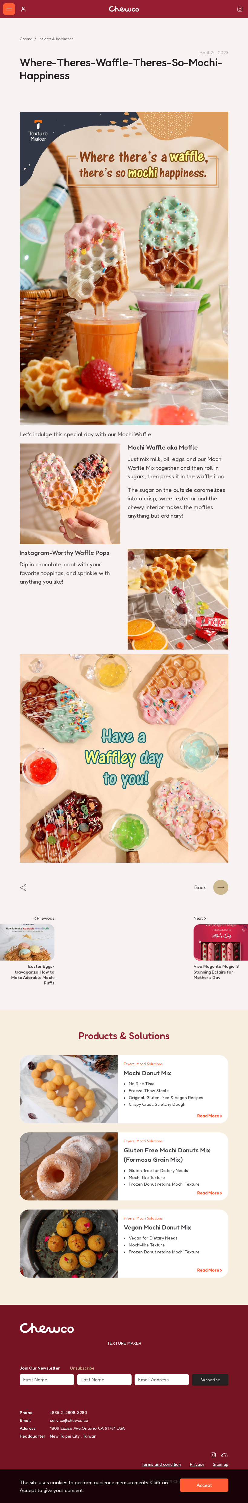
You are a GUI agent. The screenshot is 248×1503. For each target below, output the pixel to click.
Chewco (26, 39)
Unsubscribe (82, 1367)
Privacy (197, 1464)
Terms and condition (161, 1464)
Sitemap (220, 1464)
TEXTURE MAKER (124, 1343)
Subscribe (210, 1379)
